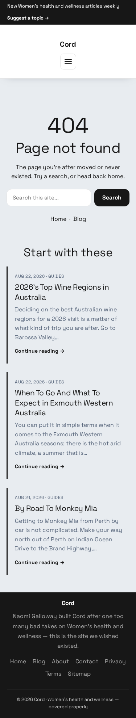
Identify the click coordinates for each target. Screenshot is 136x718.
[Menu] (68, 62)
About (60, 661)
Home (58, 219)
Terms (53, 673)
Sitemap (79, 673)
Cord (68, 44)
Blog (79, 219)
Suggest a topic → (28, 18)
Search (111, 197)
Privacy (115, 661)
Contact (86, 661)
